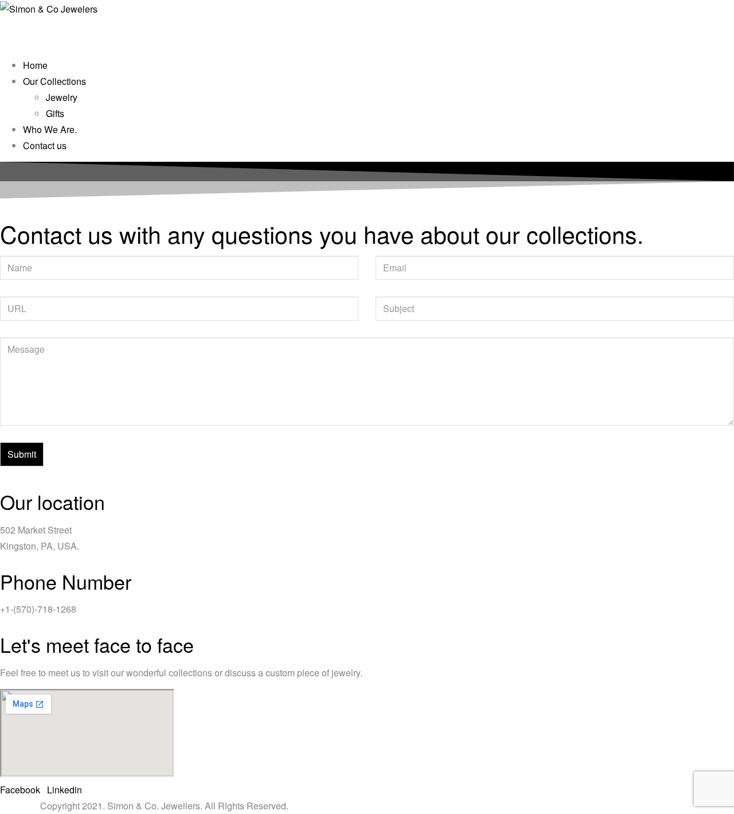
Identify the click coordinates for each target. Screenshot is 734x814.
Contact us (45, 145)
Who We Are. (50, 129)
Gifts (55, 113)
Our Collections (54, 81)
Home (35, 65)
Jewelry (61, 97)
